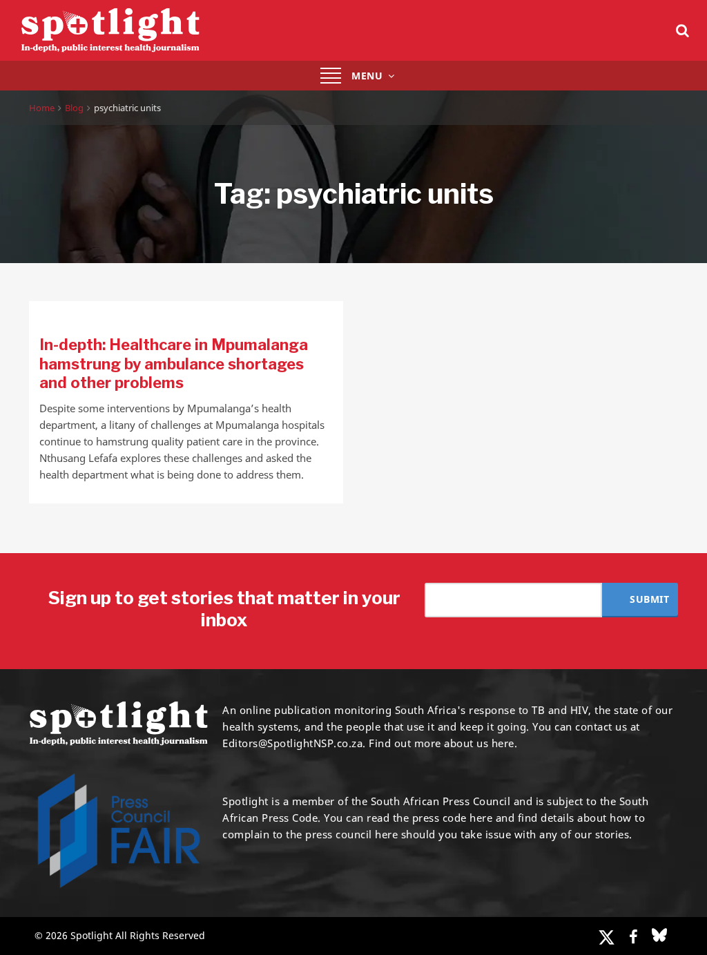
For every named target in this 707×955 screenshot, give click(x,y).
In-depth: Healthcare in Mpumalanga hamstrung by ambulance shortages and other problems (173, 364)
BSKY (659, 935)
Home (42, 108)
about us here (479, 743)
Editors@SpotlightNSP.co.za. (294, 743)
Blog (74, 108)
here (480, 817)
